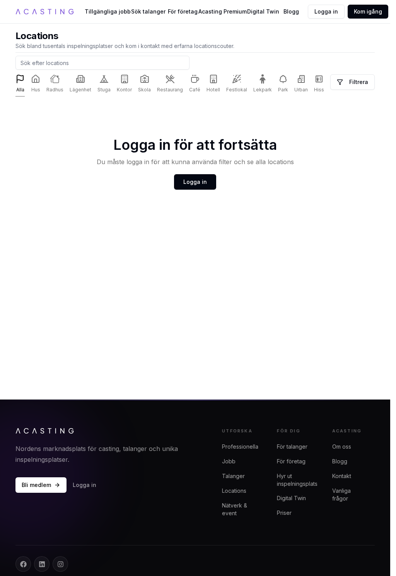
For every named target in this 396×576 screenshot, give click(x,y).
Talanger (233, 476)
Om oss (341, 446)
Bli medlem (36, 485)
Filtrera (358, 82)
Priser (284, 512)
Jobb (229, 461)
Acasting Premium (222, 11)
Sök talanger (148, 11)
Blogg (291, 11)
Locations (234, 490)
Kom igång (368, 11)
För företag (183, 11)
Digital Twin (263, 11)
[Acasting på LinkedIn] (42, 564)
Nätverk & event (234, 509)
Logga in (326, 11)
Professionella (240, 446)
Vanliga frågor (341, 494)
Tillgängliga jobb (108, 11)
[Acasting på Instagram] (60, 564)
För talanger (292, 446)
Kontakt (341, 476)
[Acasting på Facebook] (23, 564)
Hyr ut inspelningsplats (297, 480)
